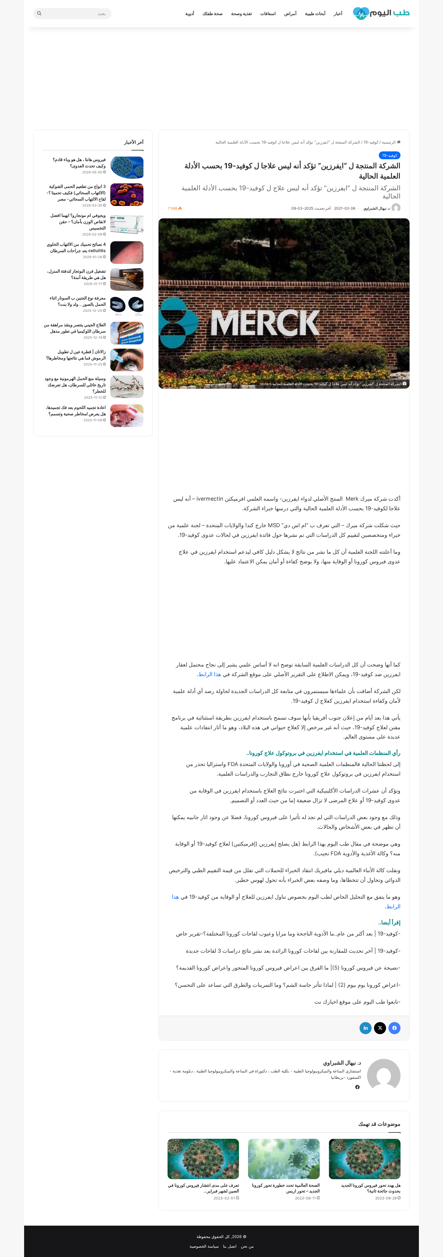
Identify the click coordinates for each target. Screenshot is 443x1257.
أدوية (189, 13)
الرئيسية (389, 142)
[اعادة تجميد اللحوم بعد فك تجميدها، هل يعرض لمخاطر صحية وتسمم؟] (126, 415)
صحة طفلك (213, 13)
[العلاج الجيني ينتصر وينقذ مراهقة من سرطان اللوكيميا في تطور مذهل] (126, 333)
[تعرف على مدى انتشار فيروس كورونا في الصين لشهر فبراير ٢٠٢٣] (203, 1159)
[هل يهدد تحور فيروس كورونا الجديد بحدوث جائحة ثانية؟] (365, 1159)
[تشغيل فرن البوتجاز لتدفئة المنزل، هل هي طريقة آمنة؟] (126, 279)
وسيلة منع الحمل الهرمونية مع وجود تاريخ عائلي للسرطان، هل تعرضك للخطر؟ (75, 385)
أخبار (338, 13)
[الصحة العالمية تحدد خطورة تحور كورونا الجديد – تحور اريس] (284, 1159)
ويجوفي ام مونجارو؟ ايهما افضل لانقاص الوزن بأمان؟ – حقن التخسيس (78, 221)
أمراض (290, 13)
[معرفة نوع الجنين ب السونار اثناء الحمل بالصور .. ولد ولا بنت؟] (126, 306)
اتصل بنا (230, 1246)
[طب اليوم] (381, 14)
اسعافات (268, 13)
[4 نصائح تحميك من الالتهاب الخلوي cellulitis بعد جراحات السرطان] (126, 252)
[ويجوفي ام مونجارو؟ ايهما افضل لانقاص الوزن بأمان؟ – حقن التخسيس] (126, 223)
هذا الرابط (209, 674)
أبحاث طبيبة (315, 13)
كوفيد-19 (371, 142)
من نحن (247, 1246)
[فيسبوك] (394, 1028)
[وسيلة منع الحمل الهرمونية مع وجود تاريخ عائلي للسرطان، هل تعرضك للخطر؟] (126, 386)
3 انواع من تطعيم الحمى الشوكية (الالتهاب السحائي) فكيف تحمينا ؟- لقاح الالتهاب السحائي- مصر (76, 192)
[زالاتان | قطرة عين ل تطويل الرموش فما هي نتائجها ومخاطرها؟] (126, 360)
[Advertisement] (221, 78)
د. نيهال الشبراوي (376, 208)
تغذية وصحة (241, 13)
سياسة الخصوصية (204, 1246)
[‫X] (380, 1028)
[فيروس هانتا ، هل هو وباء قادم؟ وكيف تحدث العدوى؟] (126, 168)
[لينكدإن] (366, 1028)
